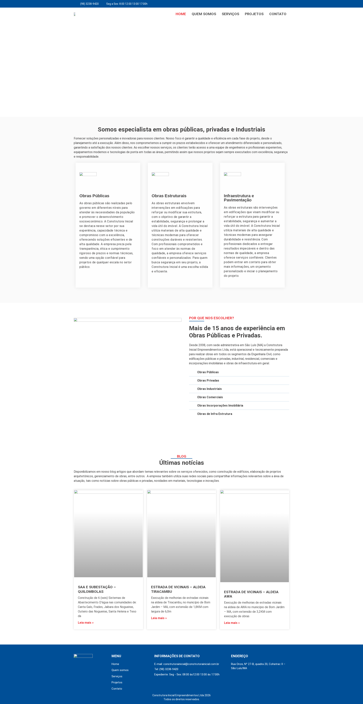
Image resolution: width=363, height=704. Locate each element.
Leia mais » (86, 622)
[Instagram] (285, 4)
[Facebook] (277, 4)
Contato (277, 14)
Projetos (254, 14)
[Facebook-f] (76, 671)
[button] (4, 68)
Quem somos (204, 14)
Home (181, 14)
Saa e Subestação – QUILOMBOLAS (97, 589)
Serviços (230, 14)
